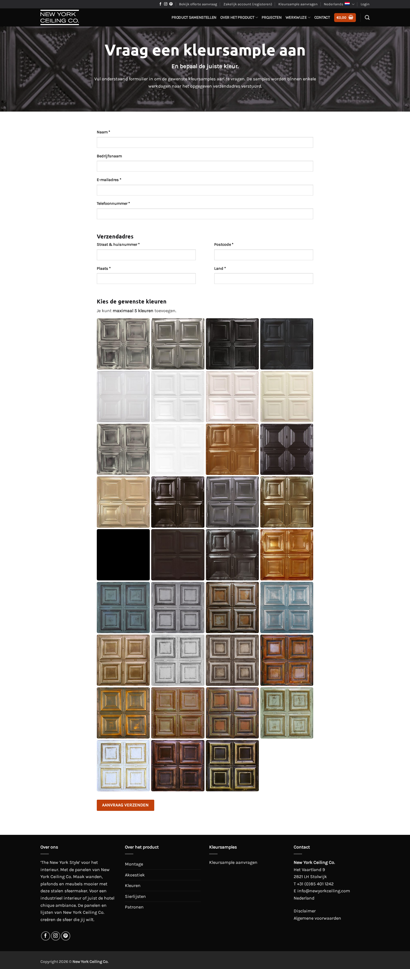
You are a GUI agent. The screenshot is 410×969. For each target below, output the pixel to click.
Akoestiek (135, 875)
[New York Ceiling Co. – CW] (68, 17)
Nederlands (333, 4)
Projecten (271, 17)
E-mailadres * (109, 179)
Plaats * (104, 268)
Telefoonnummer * (113, 203)
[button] (345, 17)
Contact (322, 17)
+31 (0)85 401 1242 (315, 883)
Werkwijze (296, 17)
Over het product (237, 17)
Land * (220, 268)
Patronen (134, 907)
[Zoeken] (367, 17)
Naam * (103, 132)
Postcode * (223, 244)
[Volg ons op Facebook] (160, 4)
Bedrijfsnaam (109, 156)
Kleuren (133, 885)
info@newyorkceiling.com (323, 890)
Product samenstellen (194, 17)
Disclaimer (305, 910)
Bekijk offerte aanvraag (198, 4)
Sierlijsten (135, 896)
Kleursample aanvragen (298, 4)
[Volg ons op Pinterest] (171, 4)
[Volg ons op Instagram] (165, 4)
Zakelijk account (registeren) (247, 4)
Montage (134, 864)
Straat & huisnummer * (118, 244)
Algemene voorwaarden (317, 918)
